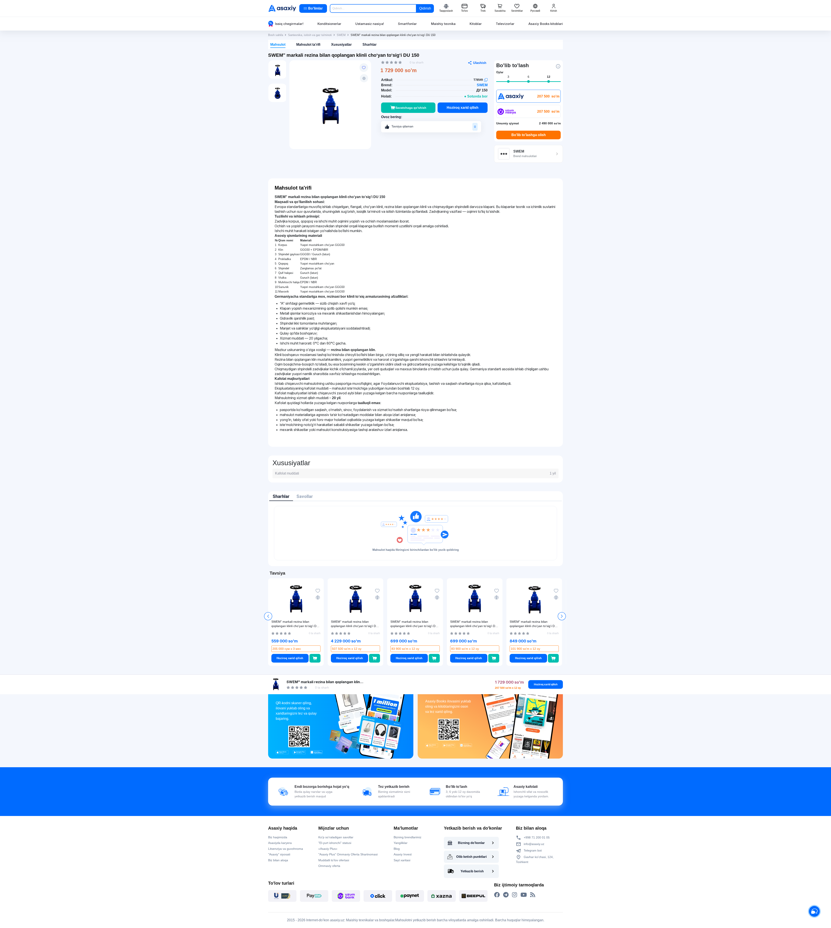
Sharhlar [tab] (281, 496)
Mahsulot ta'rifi (308, 44)
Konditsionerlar (329, 24)
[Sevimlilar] (363, 67)
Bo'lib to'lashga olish (528, 135)
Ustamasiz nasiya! (369, 24)
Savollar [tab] (304, 496)
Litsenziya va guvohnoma (285, 848)
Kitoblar (476, 24)
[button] (561, 616)
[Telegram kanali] (506, 895)
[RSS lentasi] (532, 895)
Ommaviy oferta (329, 866)
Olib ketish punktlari (471, 856)
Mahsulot (277, 44)
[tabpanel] (415, 533)
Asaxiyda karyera (280, 843)
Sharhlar (369, 44)
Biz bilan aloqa (278, 860)
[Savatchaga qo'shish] (314, 658)
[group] (330, 102)
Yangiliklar (400, 843)
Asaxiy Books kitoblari (545, 24)
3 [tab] (508, 76)
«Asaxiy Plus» (327, 848)
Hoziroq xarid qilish (462, 107)
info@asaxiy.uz (534, 844)
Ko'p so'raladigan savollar (335, 837)
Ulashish (479, 63)
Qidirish (425, 8)
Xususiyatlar (341, 44)
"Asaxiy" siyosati (279, 854)
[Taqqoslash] (364, 78)
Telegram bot (532, 850)
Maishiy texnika (443, 24)
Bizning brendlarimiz (407, 837)
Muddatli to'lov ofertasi (333, 860)
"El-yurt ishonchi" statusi (334, 843)
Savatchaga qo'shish (410, 107)
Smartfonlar (407, 24)
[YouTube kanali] (523, 895)
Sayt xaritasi (402, 860)
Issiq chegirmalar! (289, 24)
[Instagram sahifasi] (514, 895)
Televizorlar (505, 24)
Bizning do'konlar (471, 843)
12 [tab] (548, 76)
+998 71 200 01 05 (536, 837)
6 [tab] (528, 76)
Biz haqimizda (277, 837)
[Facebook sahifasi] (497, 895)
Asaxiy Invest (403, 854)
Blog (397, 848)
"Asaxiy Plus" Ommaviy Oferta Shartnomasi (348, 854)
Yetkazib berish (472, 871)
